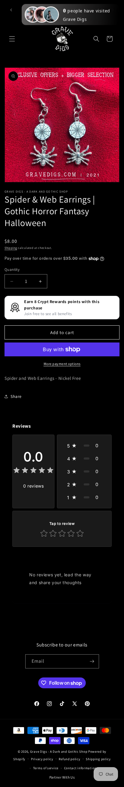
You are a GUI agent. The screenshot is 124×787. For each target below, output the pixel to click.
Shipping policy (98, 759)
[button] (12, 38)
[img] (33, 471)
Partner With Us (62, 777)
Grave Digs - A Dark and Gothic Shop (59, 751)
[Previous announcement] (11, 10)
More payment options (62, 363)
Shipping (11, 248)
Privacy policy (42, 759)
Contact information (80, 768)
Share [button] (16, 396)
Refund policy (69, 759)
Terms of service (45, 768)
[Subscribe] (92, 661)
